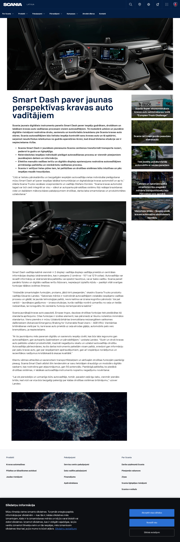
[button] (166, 4)
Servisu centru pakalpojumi (76, 464)
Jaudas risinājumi (14, 477)
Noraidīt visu (152, 522)
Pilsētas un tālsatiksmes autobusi (21, 471)
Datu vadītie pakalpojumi (75, 471)
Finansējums (70, 477)
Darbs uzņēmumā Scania (133, 464)
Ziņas (124, 477)
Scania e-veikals (129, 489)
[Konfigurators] (157, 4)
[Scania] (12, 4)
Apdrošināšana (71, 483)
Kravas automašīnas (15, 464)
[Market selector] (148, 4)
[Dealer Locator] (139, 4)
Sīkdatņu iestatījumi (66, 528)
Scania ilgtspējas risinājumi (134, 483)
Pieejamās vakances (131, 471)
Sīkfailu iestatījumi (152, 532)
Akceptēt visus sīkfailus (152, 513)
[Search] (130, 4)
